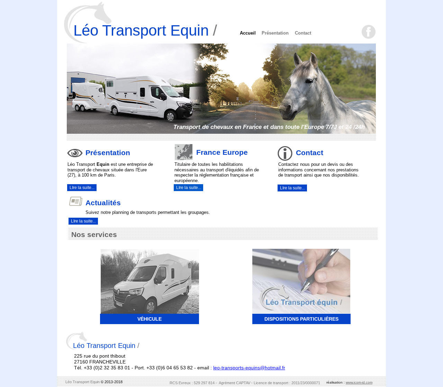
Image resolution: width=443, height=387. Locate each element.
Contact (303, 33)
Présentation (275, 33)
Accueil (248, 33)
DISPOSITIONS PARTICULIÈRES (301, 319)
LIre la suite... (83, 221)
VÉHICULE (149, 319)
